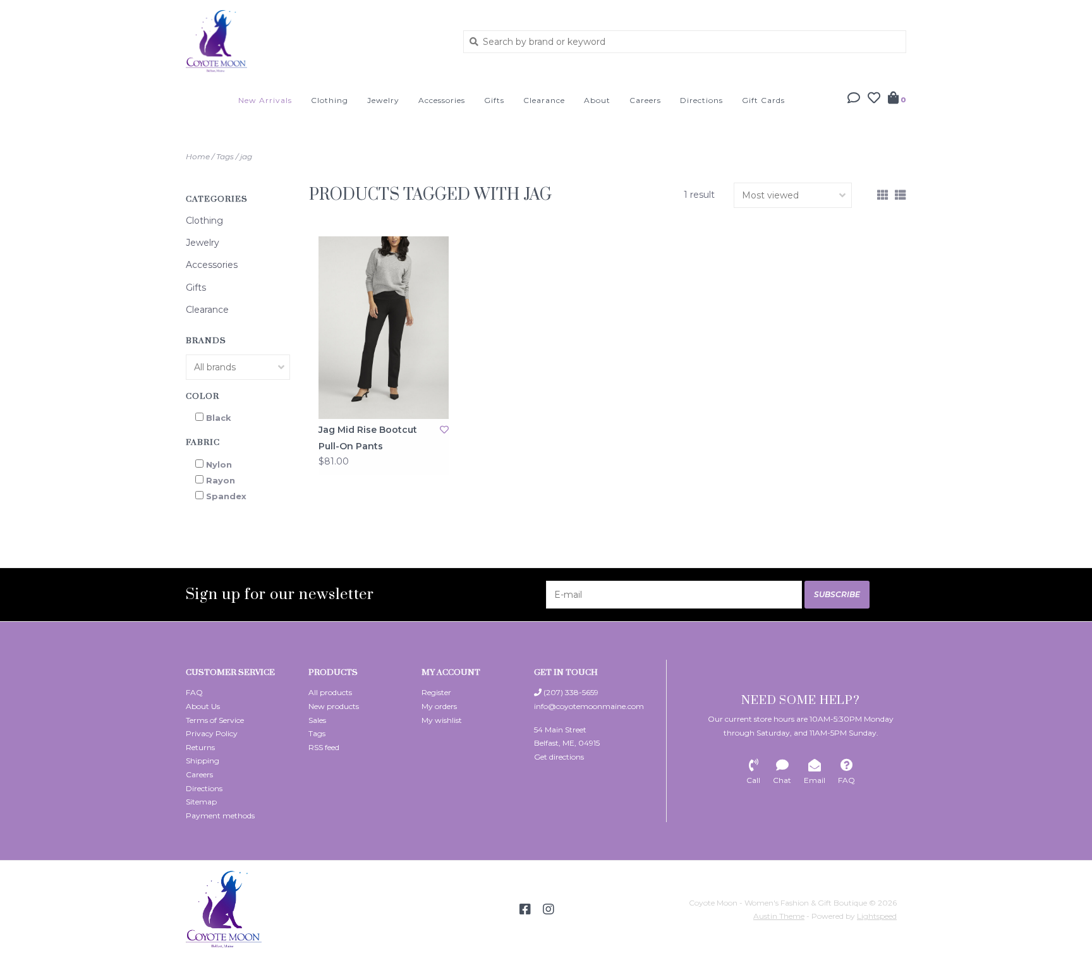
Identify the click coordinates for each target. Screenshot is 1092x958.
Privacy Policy (212, 733)
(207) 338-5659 (570, 692)
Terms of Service (215, 720)
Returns (200, 747)
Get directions (559, 756)
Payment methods (220, 815)
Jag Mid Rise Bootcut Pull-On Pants (367, 437)
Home (198, 156)
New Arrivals (265, 100)
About (597, 100)
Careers (645, 100)
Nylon (219, 464)
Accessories (441, 100)
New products (333, 706)
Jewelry (383, 100)
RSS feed (323, 747)
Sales (317, 720)
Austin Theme (778, 916)
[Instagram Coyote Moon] (548, 909)
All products (330, 692)
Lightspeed (877, 916)
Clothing (329, 100)
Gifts (494, 100)
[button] (853, 99)
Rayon (220, 480)
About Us (203, 706)
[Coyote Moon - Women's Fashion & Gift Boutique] (315, 41)
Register (436, 692)
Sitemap (201, 801)
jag (246, 156)
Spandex (226, 496)
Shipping (202, 760)
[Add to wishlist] (444, 429)
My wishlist (442, 720)
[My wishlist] (874, 99)
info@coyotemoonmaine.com (589, 706)
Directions (701, 100)
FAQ (194, 692)
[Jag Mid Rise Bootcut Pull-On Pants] (383, 327)
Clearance (544, 100)
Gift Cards (763, 100)
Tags (225, 156)
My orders (439, 706)
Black (218, 418)
